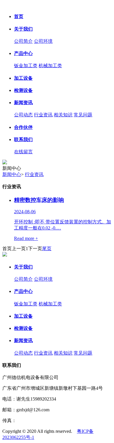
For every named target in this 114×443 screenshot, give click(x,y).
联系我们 (23, 139)
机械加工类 (50, 65)
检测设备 (23, 90)
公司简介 (23, 41)
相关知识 (63, 114)
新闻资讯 (23, 102)
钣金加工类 (25, 65)
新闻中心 (11, 174)
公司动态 (23, 114)
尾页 (46, 248)
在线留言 (23, 151)
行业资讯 (43, 114)
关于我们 (23, 28)
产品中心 (23, 53)
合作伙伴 (23, 127)
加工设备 (23, 78)
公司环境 (43, 41)
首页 (18, 16)
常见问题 (83, 114)
